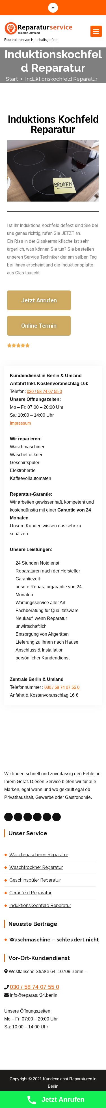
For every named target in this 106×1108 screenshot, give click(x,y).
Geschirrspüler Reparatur (35, 880)
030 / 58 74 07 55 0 (44, 391)
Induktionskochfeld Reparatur (40, 905)
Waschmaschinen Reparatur (38, 854)
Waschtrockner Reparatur (36, 867)
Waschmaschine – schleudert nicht (54, 940)
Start (12, 79)
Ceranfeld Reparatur (30, 892)
